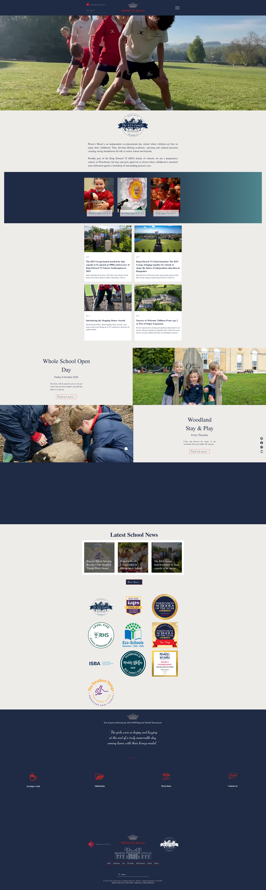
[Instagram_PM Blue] (261, 447)
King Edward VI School (98, 5)
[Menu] (177, 8)
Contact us (233, 794)
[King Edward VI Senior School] (88, 4)
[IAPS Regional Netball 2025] (130, 766)
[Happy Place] (133, 766)
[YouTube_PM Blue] (261, 451)
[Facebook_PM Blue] (261, 442)
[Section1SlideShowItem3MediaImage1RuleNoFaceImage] (135, 766)
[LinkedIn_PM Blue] (261, 438)
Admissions (100, 794)
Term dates (166, 794)
